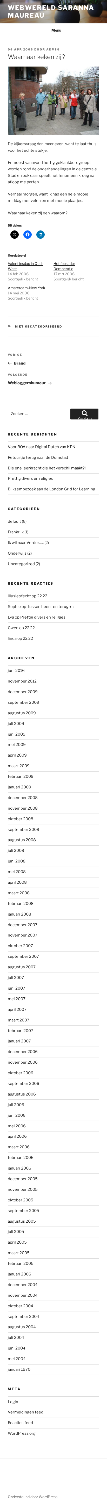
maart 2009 (19, 766)
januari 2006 (19, 1168)
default (14, 521)
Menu (56, 30)
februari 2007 (20, 1030)
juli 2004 (16, 1337)
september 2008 (23, 829)
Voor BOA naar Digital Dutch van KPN (41, 447)
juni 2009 (16, 734)
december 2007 (22, 925)
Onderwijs (17, 553)
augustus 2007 (22, 967)
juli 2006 (16, 1104)
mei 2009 (17, 744)
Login (13, 1401)
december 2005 (23, 1179)
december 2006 (23, 1051)
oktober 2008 (20, 819)
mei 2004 (17, 1358)
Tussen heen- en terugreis (51, 606)
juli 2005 (16, 1231)
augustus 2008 (22, 840)
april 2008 (17, 882)
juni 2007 (16, 988)
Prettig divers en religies (30, 478)
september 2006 (23, 1083)
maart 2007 (18, 1020)
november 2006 (23, 1062)
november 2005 (23, 1189)
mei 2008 (17, 871)
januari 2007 (19, 1041)
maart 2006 (19, 1147)
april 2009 (17, 755)
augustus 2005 (22, 1221)
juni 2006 (16, 1115)
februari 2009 (21, 776)
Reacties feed (20, 1422)
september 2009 (23, 702)
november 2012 (22, 681)
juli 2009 (16, 723)
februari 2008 (21, 903)
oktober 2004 (20, 1306)
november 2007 (22, 935)
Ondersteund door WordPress (32, 1497)
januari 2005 (19, 1274)
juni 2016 (16, 670)
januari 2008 (19, 914)
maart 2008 (19, 893)
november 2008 (23, 808)
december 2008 (23, 797)
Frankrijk (16, 532)
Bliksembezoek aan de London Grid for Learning (51, 489)
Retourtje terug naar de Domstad (38, 457)
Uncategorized (21, 564)
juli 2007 (16, 977)
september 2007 (23, 956)
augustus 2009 (22, 713)
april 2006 (17, 1136)
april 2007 (17, 1009)
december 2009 (23, 692)
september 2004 (23, 1316)
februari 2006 (21, 1157)
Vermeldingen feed (25, 1412)
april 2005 (17, 1242)
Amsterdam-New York (26, 288)
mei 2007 (16, 999)
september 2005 (23, 1210)
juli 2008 (16, 850)
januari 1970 (19, 1369)
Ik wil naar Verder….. (26, 542)
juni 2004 (16, 1348)
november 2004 (23, 1295)
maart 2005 (19, 1253)
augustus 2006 (22, 1094)
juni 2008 (16, 861)
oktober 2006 (20, 1073)
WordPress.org (22, 1433)
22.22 (42, 596)
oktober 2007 (20, 946)
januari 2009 (19, 787)
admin (52, 49)
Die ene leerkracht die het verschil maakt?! (47, 468)
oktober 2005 (20, 1200)
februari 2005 (21, 1263)
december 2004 (23, 1284)
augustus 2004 (22, 1327)
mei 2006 (17, 1126)
